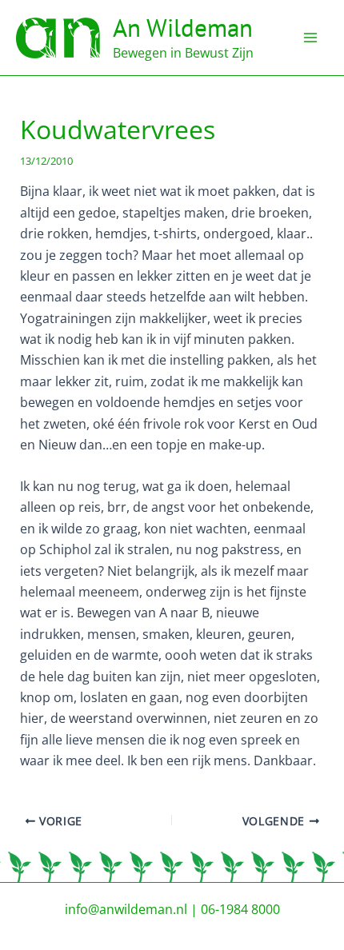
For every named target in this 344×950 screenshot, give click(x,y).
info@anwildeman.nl (126, 909)
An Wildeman (183, 27)
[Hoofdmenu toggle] (310, 37)
